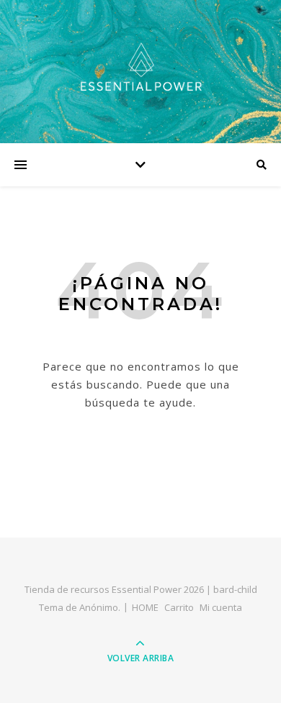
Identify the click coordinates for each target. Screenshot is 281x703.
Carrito (179, 607)
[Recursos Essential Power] (140, 68)
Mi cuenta (221, 607)
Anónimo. (99, 607)
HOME (145, 607)
